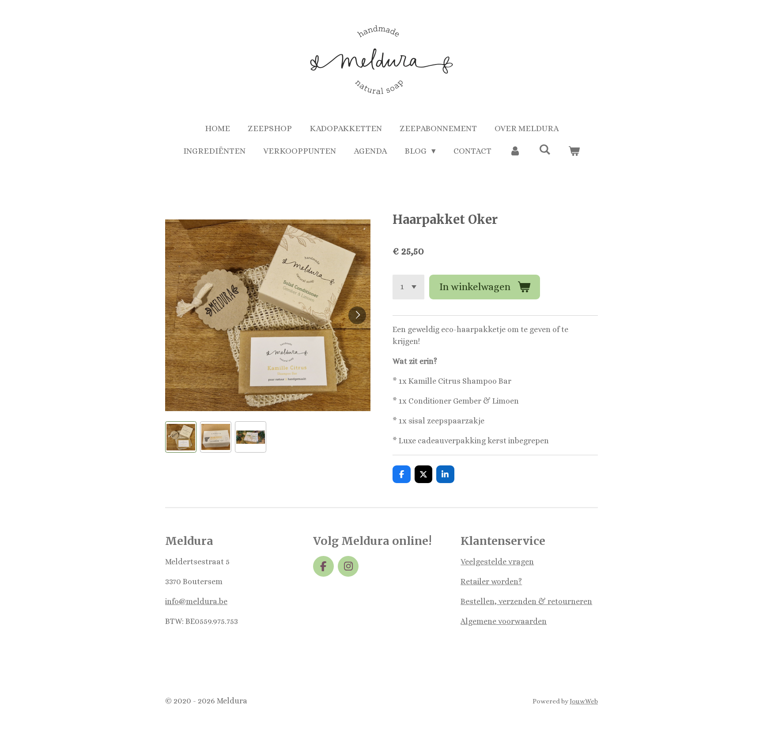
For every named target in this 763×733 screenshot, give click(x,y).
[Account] (515, 151)
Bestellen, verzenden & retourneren (526, 601)
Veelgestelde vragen (497, 561)
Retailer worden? (491, 581)
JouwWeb (584, 701)
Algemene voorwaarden (504, 621)
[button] (180, 437)
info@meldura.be (196, 601)
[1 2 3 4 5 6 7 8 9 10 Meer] (408, 287)
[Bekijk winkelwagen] (574, 151)
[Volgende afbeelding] (357, 315)
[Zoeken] (544, 149)
